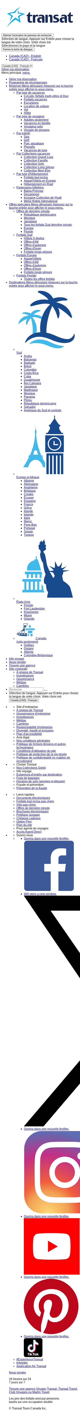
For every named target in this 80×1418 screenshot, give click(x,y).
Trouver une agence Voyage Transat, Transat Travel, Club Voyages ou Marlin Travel (43, 1390)
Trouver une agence (22, 665)
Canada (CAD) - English (25, 56)
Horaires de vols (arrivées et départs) (40, 781)
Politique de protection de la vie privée (41, 754)
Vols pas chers (26, 804)
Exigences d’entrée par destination (39, 774)
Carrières (22, 723)
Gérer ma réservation (15, 69)
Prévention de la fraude (31, 788)
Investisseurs (25, 717)
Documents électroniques (33, 798)
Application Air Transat (31, 1366)
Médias (21, 720)
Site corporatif (18, 668)
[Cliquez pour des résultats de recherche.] (45, 690)
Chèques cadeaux (28, 818)
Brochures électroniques (32, 811)
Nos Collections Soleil (31, 767)
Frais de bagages (27, 778)
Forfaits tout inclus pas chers (35, 801)
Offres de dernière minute (33, 808)
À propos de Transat (29, 710)
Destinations (43, 284)
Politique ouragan (28, 814)
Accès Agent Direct (28, 831)
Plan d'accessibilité (29, 734)
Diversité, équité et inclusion (35, 730)
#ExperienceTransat (29, 1359)
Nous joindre (17, 662)
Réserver (41, 87)
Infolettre (22, 1362)
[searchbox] (26, 690)
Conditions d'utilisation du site (36, 750)
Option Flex (24, 821)
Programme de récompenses (28, 82)
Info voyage (16, 658)
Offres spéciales (41, 206)
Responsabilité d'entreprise (34, 727)
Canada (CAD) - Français (26, 59)
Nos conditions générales (33, 740)
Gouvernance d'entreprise (33, 713)
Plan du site (24, 825)
